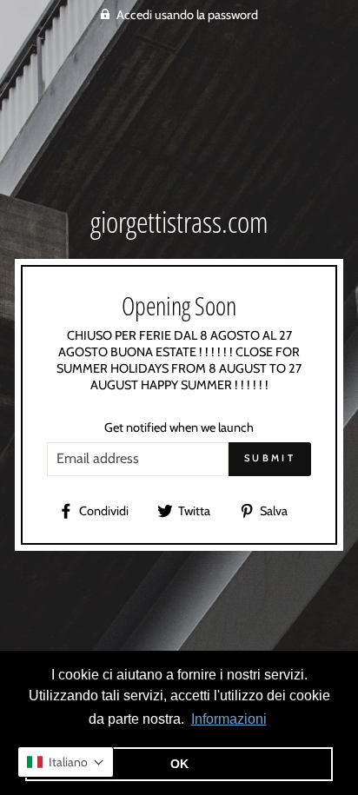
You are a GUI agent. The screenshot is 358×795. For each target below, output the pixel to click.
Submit (269, 458)
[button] (65, 762)
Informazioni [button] (229, 719)
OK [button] (179, 764)
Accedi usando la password (187, 15)
